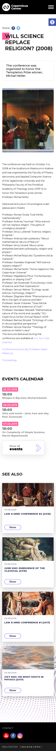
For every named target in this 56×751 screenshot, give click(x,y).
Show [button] (12, 527)
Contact (7, 728)
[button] (52, 22)
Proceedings (9, 360)
